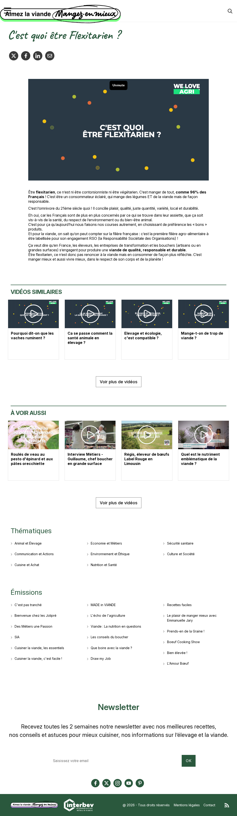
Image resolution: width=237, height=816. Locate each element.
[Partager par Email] (49, 55)
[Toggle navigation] (7, 10)
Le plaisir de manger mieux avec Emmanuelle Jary (192, 618)
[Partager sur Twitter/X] (13, 55)
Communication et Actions (34, 554)
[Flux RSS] (227, 804)
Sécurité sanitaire (180, 543)
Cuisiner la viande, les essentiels (39, 648)
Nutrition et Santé (104, 565)
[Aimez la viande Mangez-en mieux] (36, 805)
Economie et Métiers (106, 543)
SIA (17, 637)
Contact (209, 805)
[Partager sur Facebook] (25, 55)
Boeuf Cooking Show (183, 642)
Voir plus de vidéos (118, 381)
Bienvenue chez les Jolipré (35, 615)
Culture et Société (181, 554)
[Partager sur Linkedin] (37, 55)
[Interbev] (79, 805)
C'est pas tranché (28, 605)
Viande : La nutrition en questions (116, 626)
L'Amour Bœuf (178, 663)
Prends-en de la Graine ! (185, 631)
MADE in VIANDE (103, 605)
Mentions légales (187, 805)
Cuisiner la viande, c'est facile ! (38, 658)
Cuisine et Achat (27, 565)
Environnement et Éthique (110, 554)
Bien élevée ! (177, 653)
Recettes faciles (179, 605)
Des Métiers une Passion (33, 626)
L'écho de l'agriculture (108, 615)
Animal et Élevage (28, 543)
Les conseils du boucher (109, 637)
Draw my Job (101, 658)
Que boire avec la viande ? (111, 648)
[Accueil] (117, 14)
